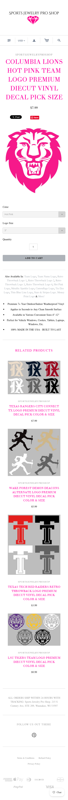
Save (36, 117)
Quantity (7, 239)
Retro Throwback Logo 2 (41, 280)
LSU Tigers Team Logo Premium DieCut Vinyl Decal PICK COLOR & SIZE (34, 662)
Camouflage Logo (45, 288)
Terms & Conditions (25, 757)
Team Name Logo (47, 276)
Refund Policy (45, 757)
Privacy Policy (34, 763)
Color (6, 207)
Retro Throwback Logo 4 (39, 284)
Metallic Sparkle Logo (22, 288)
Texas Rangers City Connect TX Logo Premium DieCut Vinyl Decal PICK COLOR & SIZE (34, 410)
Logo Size (8, 223)
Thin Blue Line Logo (22, 292)
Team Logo (30, 276)
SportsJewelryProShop (34, 401)
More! (41, 296)
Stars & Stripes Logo (45, 292)
